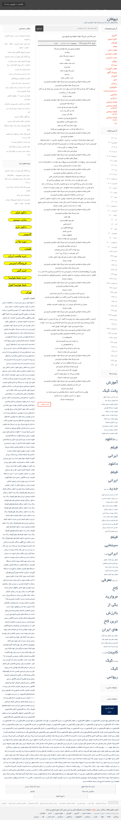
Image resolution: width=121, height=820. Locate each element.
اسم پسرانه (17, 360)
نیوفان (114, 61)
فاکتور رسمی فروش (27, 683)
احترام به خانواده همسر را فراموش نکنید (20, 322)
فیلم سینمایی (111, 102)
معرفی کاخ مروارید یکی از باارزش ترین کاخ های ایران (110, 605)
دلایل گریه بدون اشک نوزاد (25, 576)
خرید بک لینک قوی (88, 787)
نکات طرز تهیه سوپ (12, 755)
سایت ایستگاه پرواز (13, 595)
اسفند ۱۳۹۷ (113, 337)
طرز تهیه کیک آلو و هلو (14, 645)
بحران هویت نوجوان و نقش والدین (17, 402)
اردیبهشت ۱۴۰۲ (111, 179)
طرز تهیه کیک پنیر (11, 648)
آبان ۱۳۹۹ (114, 269)
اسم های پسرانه (25, 352)
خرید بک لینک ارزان (32, 787)
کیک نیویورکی (96, 778)
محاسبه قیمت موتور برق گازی (92, 740)
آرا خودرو (16, 310)
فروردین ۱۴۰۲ (112, 183)
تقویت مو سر (113, 411)
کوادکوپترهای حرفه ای (53, 774)
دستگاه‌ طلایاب (24, 565)
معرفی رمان (107, 744)
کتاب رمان (115, 774)
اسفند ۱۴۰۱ (113, 188)
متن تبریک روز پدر (9, 736)
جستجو (39, 29)
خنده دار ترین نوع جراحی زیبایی (19, 74)
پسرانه (114, 65)
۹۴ (115, 123)
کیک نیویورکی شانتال (83, 778)
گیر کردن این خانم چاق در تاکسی (40, 778)
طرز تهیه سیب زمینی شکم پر (20, 633)
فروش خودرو (15, 683)
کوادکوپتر (96, 774)
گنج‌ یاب (59, 778)
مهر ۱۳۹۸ (114, 310)
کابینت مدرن (107, 770)
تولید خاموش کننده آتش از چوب (23, 443)
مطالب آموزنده (111, 69)
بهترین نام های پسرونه (21, 420)
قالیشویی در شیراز (38, 724)
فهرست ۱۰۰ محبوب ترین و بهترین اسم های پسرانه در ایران (19, 698)
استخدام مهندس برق (11, 333)
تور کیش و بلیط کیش (10, 440)
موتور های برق (113, 639)
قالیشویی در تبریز (64, 721)
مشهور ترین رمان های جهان (28, 740)
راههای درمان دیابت (112, 506)
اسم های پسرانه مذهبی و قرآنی (23, 356)
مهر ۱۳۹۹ (114, 274)
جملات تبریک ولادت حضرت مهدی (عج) (110, 415)
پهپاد (80, 762)
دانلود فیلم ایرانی (111, 447)
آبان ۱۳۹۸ (114, 306)
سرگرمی (113, 98)
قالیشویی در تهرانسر (50, 721)
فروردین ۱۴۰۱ (112, 210)
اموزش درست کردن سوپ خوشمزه (22, 375)
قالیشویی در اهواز (78, 721)
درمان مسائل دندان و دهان (48, 803)
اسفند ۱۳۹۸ (113, 288)
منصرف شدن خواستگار (50, 747)
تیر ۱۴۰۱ (114, 201)
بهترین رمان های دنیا (22, 417)
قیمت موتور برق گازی (104, 736)
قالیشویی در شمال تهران (84, 724)
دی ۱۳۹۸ (114, 297)
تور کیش (22, 440)
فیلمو (33, 791)
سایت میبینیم (20, 219)
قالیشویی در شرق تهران (102, 724)
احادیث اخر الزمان (9, 318)
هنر (43, 817)
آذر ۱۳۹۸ (114, 301)
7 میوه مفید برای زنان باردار (24, 303)
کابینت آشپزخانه (15, 766)
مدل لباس (50, 817)
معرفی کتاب (48, 744)
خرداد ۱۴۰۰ (113, 238)
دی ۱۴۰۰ (114, 219)
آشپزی (114, 35)
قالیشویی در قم (8, 724)
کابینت (112, 652)
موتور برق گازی (106, 636)
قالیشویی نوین (51, 732)
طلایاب (21, 656)
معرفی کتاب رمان (38, 744)
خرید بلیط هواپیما (18, 277)
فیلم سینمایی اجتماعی (111, 107)
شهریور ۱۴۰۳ (112, 142)
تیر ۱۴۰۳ (114, 147)
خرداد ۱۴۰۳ (113, 151)
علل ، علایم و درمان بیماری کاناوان (22, 664)
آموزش (114, 76)
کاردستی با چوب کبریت (61, 770)
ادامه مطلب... (44, 404)
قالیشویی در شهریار (53, 724)
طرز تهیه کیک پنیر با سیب (25, 652)
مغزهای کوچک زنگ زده (67, 747)
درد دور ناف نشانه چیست (18, 550)
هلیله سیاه (104, 643)
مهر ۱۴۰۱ (114, 197)
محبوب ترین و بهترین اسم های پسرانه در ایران (64, 740)
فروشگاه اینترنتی (18, 263)
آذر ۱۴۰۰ (114, 224)
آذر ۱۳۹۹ (114, 265)
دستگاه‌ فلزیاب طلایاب (11, 565)
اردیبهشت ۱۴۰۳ (111, 156)
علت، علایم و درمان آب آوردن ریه (15, 660)
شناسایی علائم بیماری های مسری (19, 121)
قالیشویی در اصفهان (92, 721)
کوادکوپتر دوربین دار (85, 774)
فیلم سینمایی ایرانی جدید (20, 706)
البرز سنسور (6, 371)
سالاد (33, 595)
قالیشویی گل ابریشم (27, 732)
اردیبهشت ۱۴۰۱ (111, 206)
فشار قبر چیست (8, 686)
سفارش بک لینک (88, 791)
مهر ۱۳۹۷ (114, 360)
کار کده (50, 770)
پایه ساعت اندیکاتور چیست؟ (20, 142)
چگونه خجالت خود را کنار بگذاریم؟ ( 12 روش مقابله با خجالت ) (87, 766)
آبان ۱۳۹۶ (114, 365)
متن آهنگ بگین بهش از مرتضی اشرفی (17, 56)
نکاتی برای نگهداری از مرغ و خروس (106, 759)
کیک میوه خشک (107, 778)
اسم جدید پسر (22, 344)
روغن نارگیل (108, 509)
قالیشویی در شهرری (67, 724)
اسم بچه (31, 344)
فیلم (26, 702)
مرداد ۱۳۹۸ (113, 319)
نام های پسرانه (41, 751)
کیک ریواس (14, 774)
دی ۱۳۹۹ (114, 260)
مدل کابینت (42, 740)
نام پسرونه (87, 755)
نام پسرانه (11, 751)
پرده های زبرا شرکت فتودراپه (99, 762)
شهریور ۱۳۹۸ (112, 315)
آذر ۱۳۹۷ (114, 351)
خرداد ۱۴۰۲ (113, 174)
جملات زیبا (111, 419)
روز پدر (18, 591)
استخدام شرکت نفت (27, 333)
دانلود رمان (27, 515)
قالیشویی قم (94, 732)
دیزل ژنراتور (8, 580)
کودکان (114, 43)
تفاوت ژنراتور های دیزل (11, 432)
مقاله (115, 47)
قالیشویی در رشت (18, 721)
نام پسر (18, 751)
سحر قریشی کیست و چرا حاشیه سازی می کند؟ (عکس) (18, 599)
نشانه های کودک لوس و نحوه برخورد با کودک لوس (65, 755)
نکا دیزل (90, 759)
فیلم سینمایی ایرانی (111, 113)
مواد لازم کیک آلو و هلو (33, 747)
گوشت (54, 778)
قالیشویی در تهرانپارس (33, 721)
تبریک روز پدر (20, 424)
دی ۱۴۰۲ (114, 165)
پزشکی (114, 84)
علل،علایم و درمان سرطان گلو (19, 146)
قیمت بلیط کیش (14, 732)
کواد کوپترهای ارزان (69, 774)
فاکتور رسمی (11, 679)
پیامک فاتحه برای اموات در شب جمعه (48, 762)
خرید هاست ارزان (17, 256)
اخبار (115, 80)
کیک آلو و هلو (24, 774)
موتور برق (115, 636)
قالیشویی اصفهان (24, 713)
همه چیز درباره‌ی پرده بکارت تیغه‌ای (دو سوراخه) (37, 759)
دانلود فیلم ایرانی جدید (21, 519)
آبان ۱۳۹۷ (114, 356)
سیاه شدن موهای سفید (18, 607)
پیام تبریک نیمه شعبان (111, 647)
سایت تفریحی (65, 43)
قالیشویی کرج (40, 732)
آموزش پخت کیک (12, 314)
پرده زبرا (113, 762)
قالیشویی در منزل (99, 728)
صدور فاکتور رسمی (11, 618)
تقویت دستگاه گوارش (111, 408)
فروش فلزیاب (20, 686)
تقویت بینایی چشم (107, 404)
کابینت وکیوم (86, 770)
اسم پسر (25, 360)
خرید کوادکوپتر (10, 477)
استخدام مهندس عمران (26, 337)
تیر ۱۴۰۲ (114, 170)
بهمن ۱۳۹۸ (113, 292)
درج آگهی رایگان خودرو (22, 116)
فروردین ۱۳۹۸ (112, 333)
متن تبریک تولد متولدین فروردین (51, 736)
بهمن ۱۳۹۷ (113, 342)
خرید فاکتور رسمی (22, 477)
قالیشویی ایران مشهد (10, 713)
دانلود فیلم (21, 212)
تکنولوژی (113, 87)
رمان (23, 591)
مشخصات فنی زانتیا (23, 195)
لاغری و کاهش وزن (89, 736)
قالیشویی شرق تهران (32, 728)
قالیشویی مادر (85, 732)
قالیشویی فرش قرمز (107, 732)
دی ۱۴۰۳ (114, 138)
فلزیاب (32, 690)
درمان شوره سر (14, 553)
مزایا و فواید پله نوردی (22, 69)
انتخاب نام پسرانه (24, 379)
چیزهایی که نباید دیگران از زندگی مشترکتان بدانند (45, 766)
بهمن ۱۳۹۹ (113, 256)
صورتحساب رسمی (28, 622)
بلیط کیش (31, 405)
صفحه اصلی (86, 813)
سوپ (29, 607)
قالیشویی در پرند (86, 728)
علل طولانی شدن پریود (12, 668)
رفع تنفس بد (30, 591)
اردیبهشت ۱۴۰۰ (111, 242)
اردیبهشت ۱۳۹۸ (111, 328)
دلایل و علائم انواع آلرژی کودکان (17, 573)
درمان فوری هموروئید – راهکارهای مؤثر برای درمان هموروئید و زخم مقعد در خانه (17, 178)
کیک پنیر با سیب (69, 778)
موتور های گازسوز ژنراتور (87, 751)
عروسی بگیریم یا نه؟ (10, 656)
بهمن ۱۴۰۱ (113, 192)
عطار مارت (106, 517)
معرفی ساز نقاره (97, 744)
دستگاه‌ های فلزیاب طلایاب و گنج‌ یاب (22, 569)
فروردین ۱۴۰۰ (112, 247)
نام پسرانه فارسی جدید (99, 755)
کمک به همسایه (106, 774)
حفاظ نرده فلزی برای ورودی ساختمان (17, 104)
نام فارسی (74, 751)
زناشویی (113, 95)
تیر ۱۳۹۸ (114, 324)
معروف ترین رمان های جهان (21, 744)
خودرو (19, 489)
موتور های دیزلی (102, 751)
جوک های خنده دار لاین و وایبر (14, 458)
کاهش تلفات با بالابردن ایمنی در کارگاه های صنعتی (30, 770)
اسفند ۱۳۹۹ (113, 251)
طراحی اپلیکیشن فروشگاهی (20, 78)
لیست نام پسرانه (75, 736)
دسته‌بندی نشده (110, 91)
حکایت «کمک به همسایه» (110, 426)
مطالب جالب (112, 50)
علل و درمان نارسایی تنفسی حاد (23, 671)
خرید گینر (22, 270)
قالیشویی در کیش (47, 728)
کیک (109, 661)
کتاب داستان (7, 770)
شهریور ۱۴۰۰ (112, 233)
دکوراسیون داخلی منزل (21, 580)
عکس (96, 817)
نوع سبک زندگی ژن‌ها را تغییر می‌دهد (32, 755)
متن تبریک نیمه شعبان (111, 740)
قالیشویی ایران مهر (28, 717)
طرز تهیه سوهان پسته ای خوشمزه (22, 629)
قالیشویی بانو (15, 717)
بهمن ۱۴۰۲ (113, 160)
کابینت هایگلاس (97, 770)
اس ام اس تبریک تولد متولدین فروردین (79, 36)
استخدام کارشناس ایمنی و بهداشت (16, 341)
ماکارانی (66, 736)
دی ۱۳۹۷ (114, 347)
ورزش (36, 817)
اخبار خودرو (30, 325)
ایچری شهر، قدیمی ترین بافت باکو (23, 390)
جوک (102, 817)
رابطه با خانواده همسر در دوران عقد (22, 584)
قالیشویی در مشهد (112, 728)
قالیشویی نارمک (62, 732)
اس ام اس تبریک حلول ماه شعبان (16, 329)
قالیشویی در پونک (72, 728)
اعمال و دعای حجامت (19, 371)
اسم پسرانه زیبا (24, 364)
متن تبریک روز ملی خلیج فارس (27, 736)
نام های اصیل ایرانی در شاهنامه (58, 751)
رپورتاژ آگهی (112, 72)
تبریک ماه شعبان (8, 424)
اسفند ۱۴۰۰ (113, 215)
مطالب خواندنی (111, 54)
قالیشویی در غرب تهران (22, 724)
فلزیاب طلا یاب (24, 690)
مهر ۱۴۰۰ (114, 229)
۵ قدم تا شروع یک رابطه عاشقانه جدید (96, 781)
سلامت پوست (113, 513)
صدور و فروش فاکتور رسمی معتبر (19, 52)
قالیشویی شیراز (18, 728)
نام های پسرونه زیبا (28, 751)
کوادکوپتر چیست (39, 774)
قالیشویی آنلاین (17, 709)
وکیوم (16, 759)
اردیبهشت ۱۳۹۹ (111, 283)
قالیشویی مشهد (73, 732)
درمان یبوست (110, 502)
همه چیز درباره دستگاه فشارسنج (67, 759)
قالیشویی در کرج (60, 728)
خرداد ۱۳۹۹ (113, 278)
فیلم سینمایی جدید (111, 119)
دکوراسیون (112, 39)
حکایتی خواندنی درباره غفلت (17, 803)
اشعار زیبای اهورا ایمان (18, 367)
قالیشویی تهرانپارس (107, 721)
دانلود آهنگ (60, 796)
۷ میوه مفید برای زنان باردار (20, 83)
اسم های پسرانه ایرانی (10, 352)
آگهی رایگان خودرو (23, 318)
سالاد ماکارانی (26, 595)
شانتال (21, 611)
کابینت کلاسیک (75, 770)
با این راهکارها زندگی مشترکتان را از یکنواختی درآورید (20, 394)
